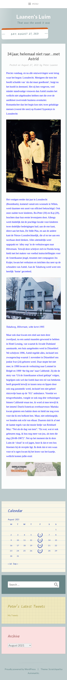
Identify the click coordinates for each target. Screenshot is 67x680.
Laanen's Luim (33, 16)
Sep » (15, 564)
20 (40, 545)
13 (40, 540)
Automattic (33, 673)
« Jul (10, 564)
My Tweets (13, 615)
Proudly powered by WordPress (20, 669)
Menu (35, 4)
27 (40, 551)
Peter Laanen (50, 65)
